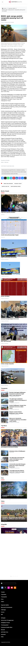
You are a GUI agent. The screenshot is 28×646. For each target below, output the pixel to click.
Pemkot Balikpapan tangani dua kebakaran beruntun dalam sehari (17, 407)
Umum (2, 612)
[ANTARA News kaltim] (15, 1)
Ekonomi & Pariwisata (6, 607)
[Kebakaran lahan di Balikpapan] (4, 453)
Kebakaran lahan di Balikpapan (17, 451)
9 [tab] (21, 522)
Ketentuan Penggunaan (7, 620)
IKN (2, 614)
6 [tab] (15, 522)
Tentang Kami (4, 625)
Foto (2, 478)
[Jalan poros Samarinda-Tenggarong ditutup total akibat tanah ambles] (4, 420)
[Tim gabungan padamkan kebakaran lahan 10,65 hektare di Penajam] (4, 401)
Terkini (3, 592)
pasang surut (18, 183)
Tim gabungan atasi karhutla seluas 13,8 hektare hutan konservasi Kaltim (16, 459)
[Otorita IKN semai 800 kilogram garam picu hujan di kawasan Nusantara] (14, 248)
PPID (2, 636)
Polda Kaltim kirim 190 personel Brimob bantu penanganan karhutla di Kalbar (13, 446)
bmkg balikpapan (8, 183)
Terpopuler (4, 388)
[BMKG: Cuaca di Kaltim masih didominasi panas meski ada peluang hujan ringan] (14, 225)
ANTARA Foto (4, 632)
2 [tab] (12, 499)
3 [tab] (14, 499)
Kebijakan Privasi (5, 622)
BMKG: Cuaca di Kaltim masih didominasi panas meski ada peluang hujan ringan (14, 234)
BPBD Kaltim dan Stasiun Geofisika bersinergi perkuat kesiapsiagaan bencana (13, 318)
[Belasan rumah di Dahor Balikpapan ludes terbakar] (4, 413)
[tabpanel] (14, 490)
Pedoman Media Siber (6, 627)
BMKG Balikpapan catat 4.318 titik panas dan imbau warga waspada (13, 363)
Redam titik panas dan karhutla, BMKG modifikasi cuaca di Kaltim (13, 518)
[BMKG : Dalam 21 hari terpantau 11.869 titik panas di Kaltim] (14, 286)
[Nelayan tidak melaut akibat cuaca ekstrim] (13, 376)
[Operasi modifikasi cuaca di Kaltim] (10, 268)
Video (2, 501)
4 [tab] (16, 499)
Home (5, 8)
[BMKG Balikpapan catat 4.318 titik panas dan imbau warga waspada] (14, 354)
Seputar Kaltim (12, 8)
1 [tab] (10, 499)
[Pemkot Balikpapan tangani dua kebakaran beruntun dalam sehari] (4, 407)
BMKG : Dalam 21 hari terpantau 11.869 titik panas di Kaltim (12, 295)
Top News (4, 425)
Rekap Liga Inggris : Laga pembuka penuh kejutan (11, 571)
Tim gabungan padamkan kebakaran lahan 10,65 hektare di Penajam (17, 400)
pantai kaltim (5, 186)
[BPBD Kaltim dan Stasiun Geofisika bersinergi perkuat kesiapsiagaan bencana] (14, 309)
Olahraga (3, 609)
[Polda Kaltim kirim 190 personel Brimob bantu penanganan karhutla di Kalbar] (14, 437)
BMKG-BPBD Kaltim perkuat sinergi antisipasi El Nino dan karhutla (14, 340)
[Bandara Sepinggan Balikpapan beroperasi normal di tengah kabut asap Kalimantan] (4, 394)
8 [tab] (19, 522)
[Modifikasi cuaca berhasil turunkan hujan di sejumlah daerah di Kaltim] (14, 203)
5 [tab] (18, 499)
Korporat (3, 634)
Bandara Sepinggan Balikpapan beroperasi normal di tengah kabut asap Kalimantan (17, 394)
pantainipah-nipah (16, 186)
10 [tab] (23, 522)
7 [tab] (17, 522)
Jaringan (3, 618)
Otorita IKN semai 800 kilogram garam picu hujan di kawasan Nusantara (13, 256)
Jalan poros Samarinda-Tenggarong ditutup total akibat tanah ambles (17, 420)
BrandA (3, 629)
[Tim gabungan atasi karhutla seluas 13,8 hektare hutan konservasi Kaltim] (4, 459)
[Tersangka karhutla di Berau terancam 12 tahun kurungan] (4, 472)
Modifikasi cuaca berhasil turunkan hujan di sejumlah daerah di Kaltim (13, 211)
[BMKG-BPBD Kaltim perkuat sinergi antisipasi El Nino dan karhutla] (14, 331)
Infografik (4, 524)
